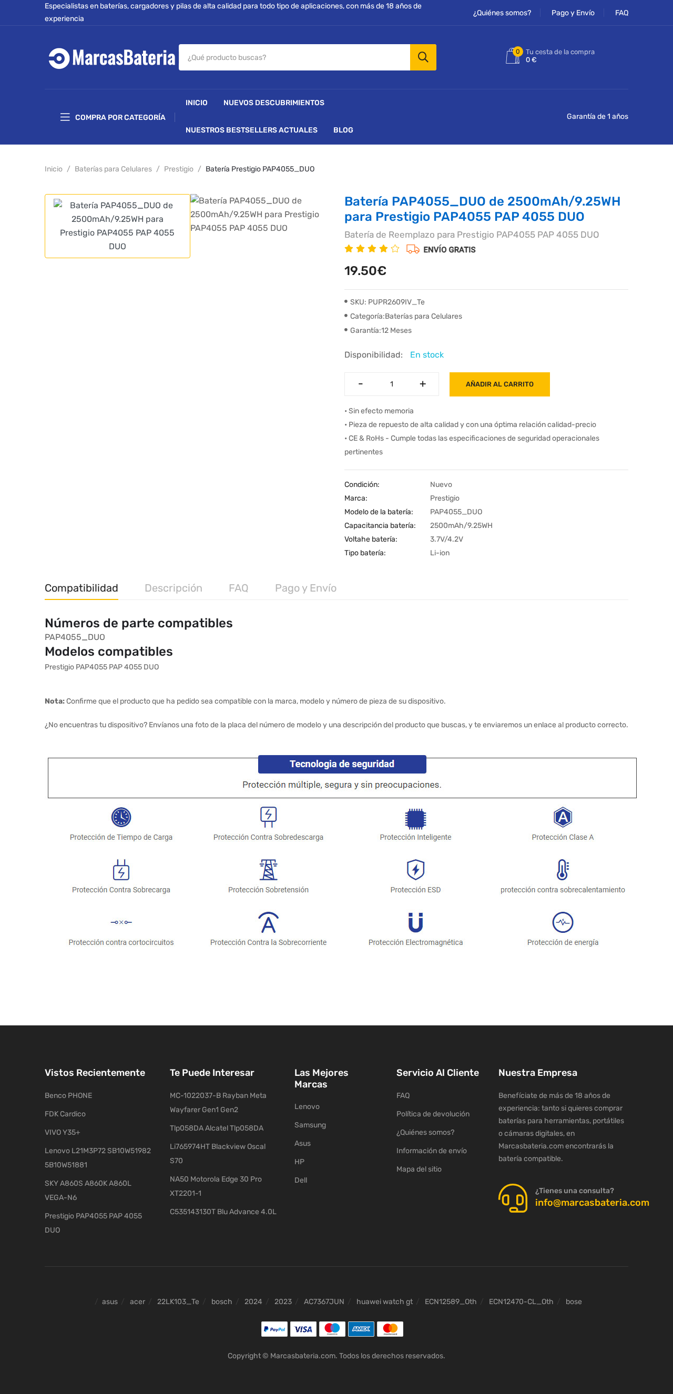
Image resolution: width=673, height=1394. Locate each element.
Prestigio (178, 169)
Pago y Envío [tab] (305, 588)
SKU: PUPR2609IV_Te (387, 302)
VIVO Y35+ (62, 1132)
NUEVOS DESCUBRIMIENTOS (273, 102)
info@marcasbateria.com (592, 1202)
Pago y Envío (573, 12)
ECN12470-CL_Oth (521, 1301)
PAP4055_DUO (75, 637)
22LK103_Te (178, 1301)
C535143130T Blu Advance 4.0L (223, 1211)
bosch (221, 1301)
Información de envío (431, 1150)
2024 (253, 1301)
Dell (300, 1180)
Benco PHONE (68, 1095)
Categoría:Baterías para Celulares (406, 316)
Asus (302, 1143)
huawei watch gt (384, 1301)
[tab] (117, 226)
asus (110, 1301)
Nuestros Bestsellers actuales (252, 130)
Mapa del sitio (419, 1169)
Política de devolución (433, 1114)
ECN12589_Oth (451, 1301)
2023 (283, 1301)
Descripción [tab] (173, 588)
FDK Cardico (65, 1114)
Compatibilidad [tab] (81, 588)
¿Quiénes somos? (502, 12)
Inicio (197, 102)
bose (574, 1301)
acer (137, 1301)
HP (299, 1161)
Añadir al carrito (500, 384)
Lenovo (307, 1106)
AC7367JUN (324, 1301)
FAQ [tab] (239, 588)
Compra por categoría (120, 117)
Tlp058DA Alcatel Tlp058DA (216, 1128)
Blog (343, 130)
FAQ (621, 12)
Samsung (310, 1125)
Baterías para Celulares (113, 169)
